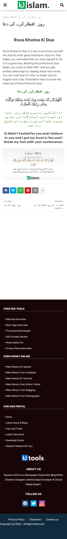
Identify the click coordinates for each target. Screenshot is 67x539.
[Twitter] (13, 190)
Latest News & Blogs (17, 422)
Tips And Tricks (14, 428)
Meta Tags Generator (17, 325)
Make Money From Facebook (21, 372)
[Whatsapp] (20, 190)
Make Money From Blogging (20, 390)
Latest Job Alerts (15, 434)
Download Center (15, 440)
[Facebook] (6, 190)
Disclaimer (35, 519)
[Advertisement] (33, 265)
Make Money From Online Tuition (23, 384)
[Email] (35, 190)
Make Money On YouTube (19, 378)
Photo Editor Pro (14, 342)
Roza (13, 17)
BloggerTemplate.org (33, 533)
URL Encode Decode (17, 336)
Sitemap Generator (16, 319)
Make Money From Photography (23, 396)
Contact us (52, 519)
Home (6, 17)
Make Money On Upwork (18, 366)
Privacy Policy (16, 519)
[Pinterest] (28, 190)
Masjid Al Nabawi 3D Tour (19, 446)
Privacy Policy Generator (19, 348)
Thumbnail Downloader (18, 330)
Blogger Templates (31, 530)
